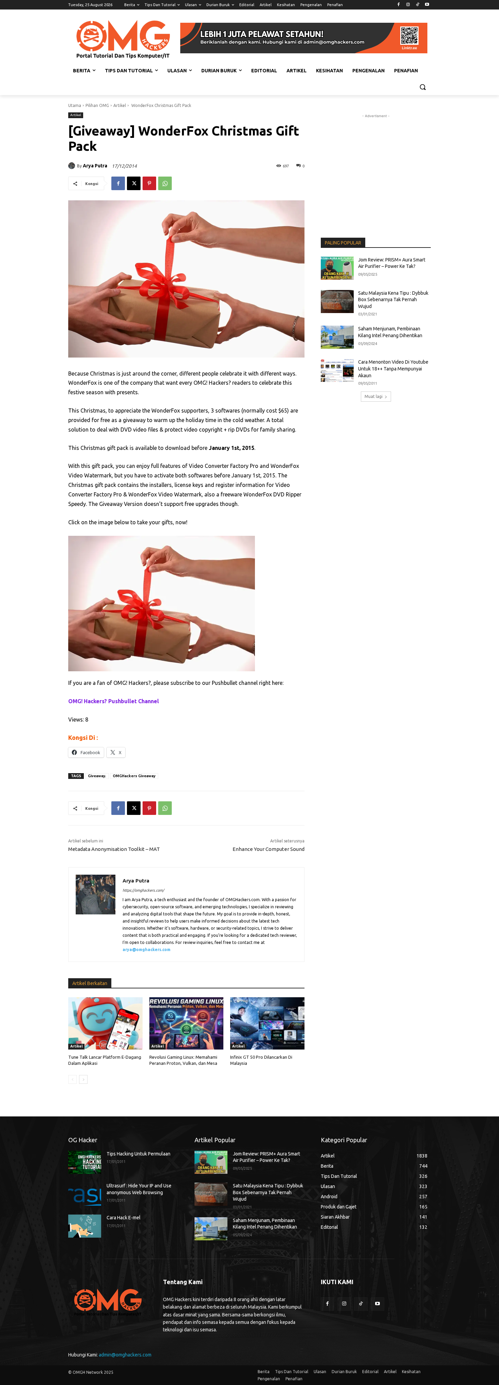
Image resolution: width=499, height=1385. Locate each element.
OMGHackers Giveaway (134, 776)
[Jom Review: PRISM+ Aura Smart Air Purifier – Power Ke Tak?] (337, 268)
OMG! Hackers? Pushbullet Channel (113, 701)
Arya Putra (95, 165)
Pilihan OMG (97, 105)
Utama (74, 105)
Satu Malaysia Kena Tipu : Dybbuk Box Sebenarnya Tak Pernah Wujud (393, 299)
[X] (134, 183)
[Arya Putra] (72, 165)
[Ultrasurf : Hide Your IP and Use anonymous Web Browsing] (84, 1194)
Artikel (119, 105)
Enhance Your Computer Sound (268, 849)
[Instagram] (408, 5)
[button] (422, 87)
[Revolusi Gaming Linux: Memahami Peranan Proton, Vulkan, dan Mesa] (186, 1023)
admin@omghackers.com (125, 1354)
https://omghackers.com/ (143, 890)
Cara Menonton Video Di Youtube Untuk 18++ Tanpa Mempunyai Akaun (393, 368)
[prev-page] (72, 1079)
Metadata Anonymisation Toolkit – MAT (114, 849)
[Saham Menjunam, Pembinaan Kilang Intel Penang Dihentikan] (337, 337)
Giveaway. (97, 776)
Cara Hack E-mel (124, 1217)
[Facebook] (399, 5)
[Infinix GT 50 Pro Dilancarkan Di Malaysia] (267, 1023)
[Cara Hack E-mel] (84, 1226)
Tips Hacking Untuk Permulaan (138, 1153)
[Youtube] (427, 5)
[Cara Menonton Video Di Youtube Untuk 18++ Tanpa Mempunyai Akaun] (337, 370)
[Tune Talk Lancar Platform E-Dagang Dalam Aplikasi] (105, 1023)
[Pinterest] (149, 183)
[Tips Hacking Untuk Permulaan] (84, 1162)
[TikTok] (417, 5)
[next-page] (83, 1079)
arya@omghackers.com (146, 949)
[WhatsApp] (165, 183)
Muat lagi (374, 396)
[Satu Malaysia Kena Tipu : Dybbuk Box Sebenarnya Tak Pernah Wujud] (337, 301)
